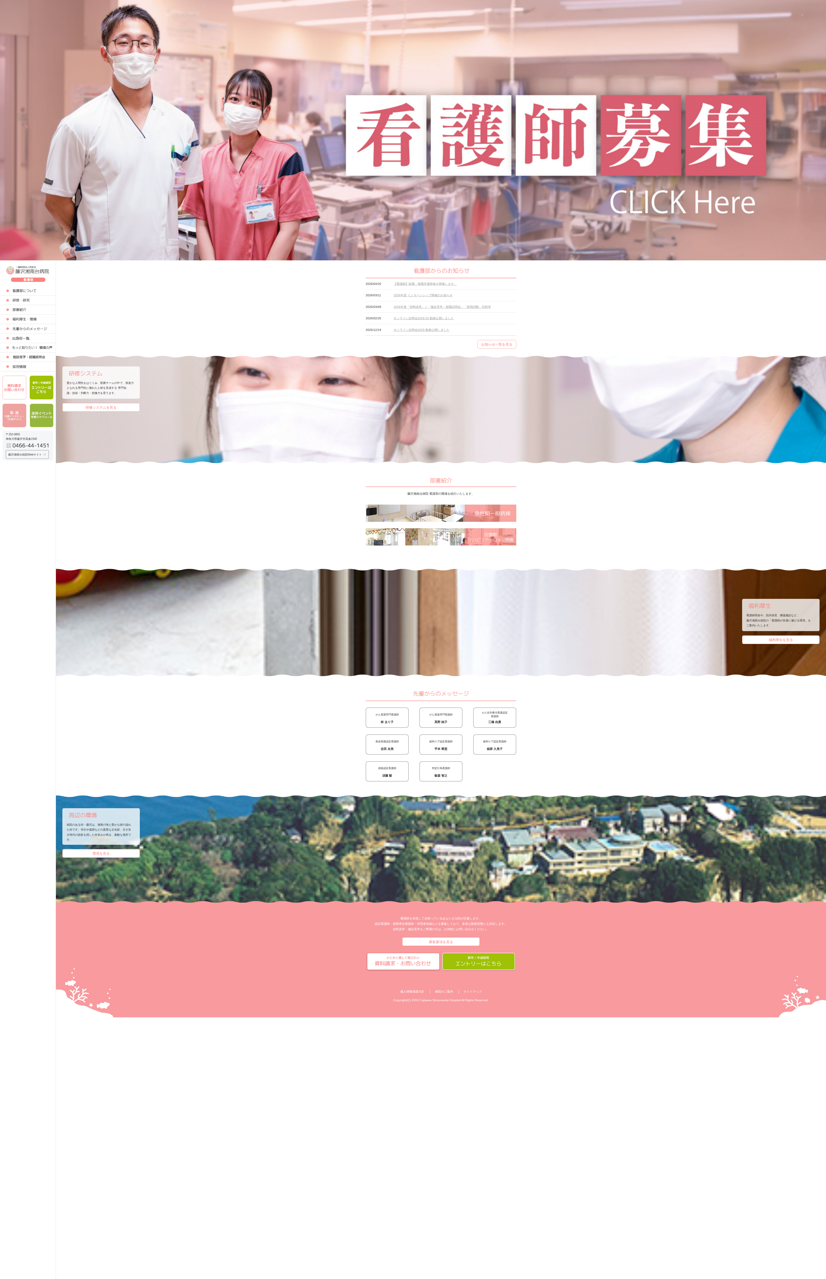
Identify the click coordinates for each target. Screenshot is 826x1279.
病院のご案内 (444, 991)
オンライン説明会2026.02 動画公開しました (424, 318)
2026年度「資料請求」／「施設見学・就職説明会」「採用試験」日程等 (442, 307)
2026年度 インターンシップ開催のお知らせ (423, 295)
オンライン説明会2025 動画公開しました (422, 330)
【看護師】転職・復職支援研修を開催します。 (425, 284)
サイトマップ (473, 991)
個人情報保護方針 (412, 991)
